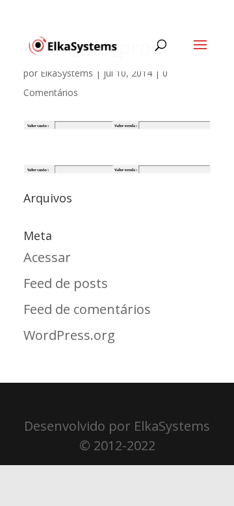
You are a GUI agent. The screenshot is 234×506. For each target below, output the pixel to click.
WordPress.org (69, 335)
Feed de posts (65, 283)
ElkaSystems (66, 73)
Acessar (47, 257)
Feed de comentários (87, 309)
